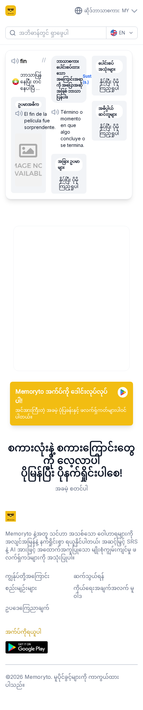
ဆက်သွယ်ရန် (88, 576)
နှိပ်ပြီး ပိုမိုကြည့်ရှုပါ (68, 183)
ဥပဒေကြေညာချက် (27, 608)
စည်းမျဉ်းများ (21, 588)
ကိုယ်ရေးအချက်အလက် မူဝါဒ (103, 592)
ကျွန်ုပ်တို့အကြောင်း (27, 576)
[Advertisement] (71, 297)
